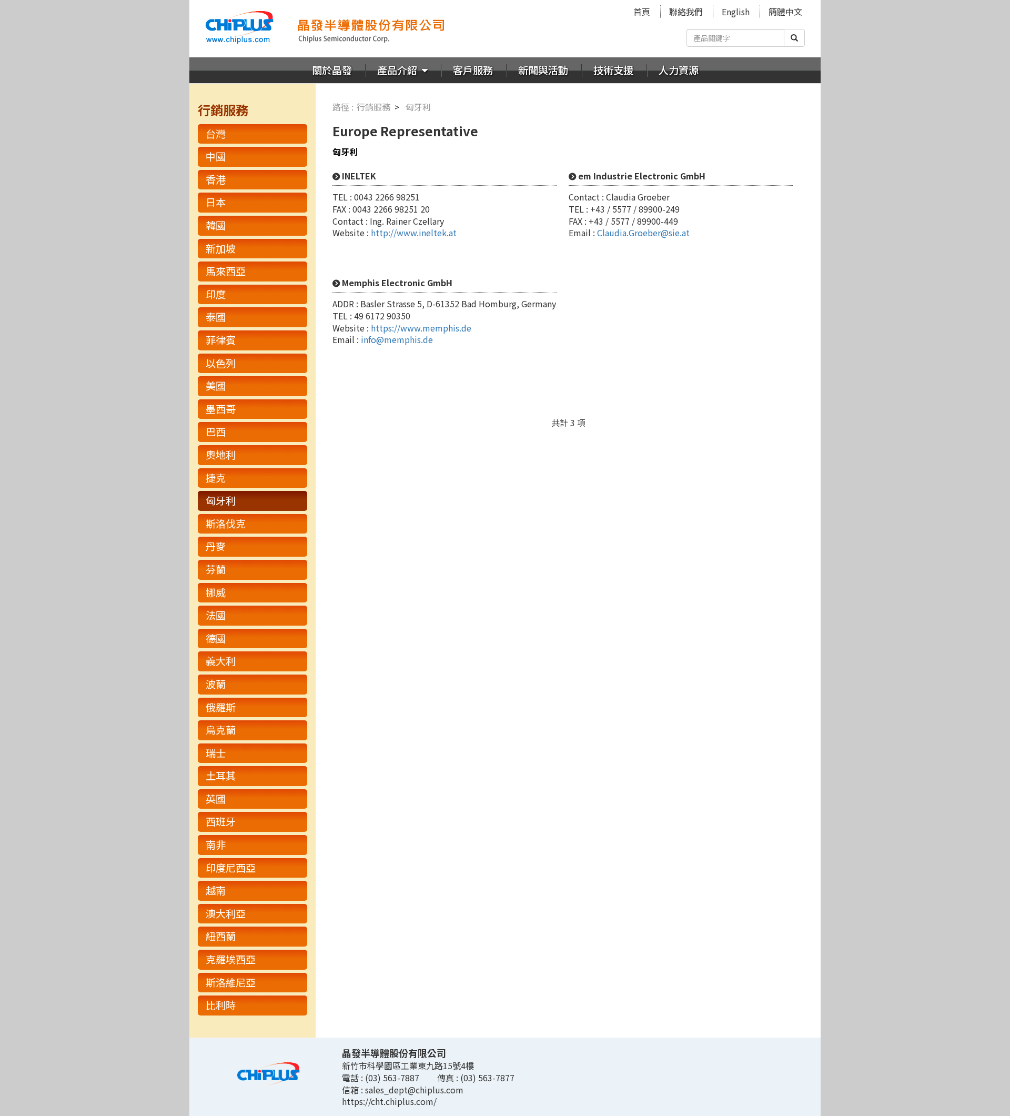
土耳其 (221, 775)
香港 (216, 179)
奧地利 (221, 454)
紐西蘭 (221, 936)
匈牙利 (221, 500)
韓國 (216, 225)
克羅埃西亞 (231, 959)
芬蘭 (216, 569)
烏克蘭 (221, 729)
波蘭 (216, 684)
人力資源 (679, 70)
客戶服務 (473, 70)
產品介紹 (398, 70)
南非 (216, 844)
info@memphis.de (397, 339)
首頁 (641, 11)
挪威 (216, 592)
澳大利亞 (226, 913)
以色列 (221, 363)
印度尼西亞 (231, 867)
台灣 (216, 133)
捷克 (216, 477)
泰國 (216, 316)
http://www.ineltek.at (414, 232)
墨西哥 (221, 408)
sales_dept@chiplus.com (414, 1089)
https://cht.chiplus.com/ (389, 1101)
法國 (216, 615)
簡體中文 (785, 11)
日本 (216, 202)
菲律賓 (221, 340)
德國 (216, 638)
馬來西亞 (226, 271)
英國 (216, 798)
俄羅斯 (221, 707)
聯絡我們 (686, 11)
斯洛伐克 (226, 523)
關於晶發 (332, 70)
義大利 (221, 660)
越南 (216, 890)
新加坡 (221, 248)
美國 (216, 385)
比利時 (221, 1005)
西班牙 (221, 821)
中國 (216, 156)
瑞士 (216, 753)
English (736, 11)
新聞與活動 (543, 70)
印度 (216, 294)
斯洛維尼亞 (231, 982)
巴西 (216, 431)
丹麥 (216, 546)
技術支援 (613, 70)
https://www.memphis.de (421, 327)
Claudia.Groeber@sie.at (643, 232)
